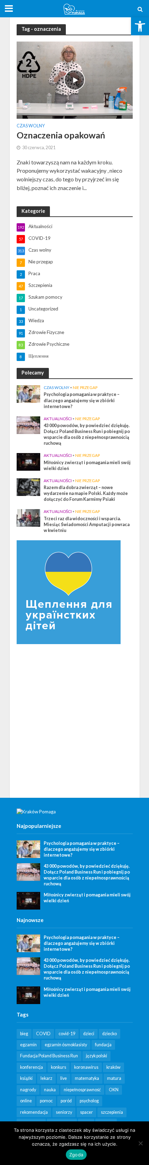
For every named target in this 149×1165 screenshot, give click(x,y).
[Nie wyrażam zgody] (140, 1143)
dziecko (109, 1033)
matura (114, 1078)
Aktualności (58, 418)
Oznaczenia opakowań (61, 135)
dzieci (88, 1033)
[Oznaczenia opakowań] (75, 79)
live (63, 1078)
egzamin (28, 1044)
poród (66, 1100)
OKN (114, 1089)
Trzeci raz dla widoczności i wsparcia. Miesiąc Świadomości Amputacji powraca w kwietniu (87, 524)
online (26, 1100)
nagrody (28, 1089)
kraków (113, 1067)
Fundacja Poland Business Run (49, 1055)
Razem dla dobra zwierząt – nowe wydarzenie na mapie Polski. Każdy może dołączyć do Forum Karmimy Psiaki (86, 493)
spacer (86, 1112)
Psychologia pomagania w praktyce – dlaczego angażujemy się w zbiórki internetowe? (82, 400)
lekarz (46, 1078)
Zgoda (76, 1154)
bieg (24, 1033)
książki (26, 1078)
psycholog (89, 1100)
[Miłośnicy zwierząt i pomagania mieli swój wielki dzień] (29, 461)
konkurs (58, 1067)
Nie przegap (85, 387)
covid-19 (67, 1033)
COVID (43, 1033)
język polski (96, 1055)
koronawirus (86, 1067)
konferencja (31, 1067)
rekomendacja (34, 1112)
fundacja (103, 1044)
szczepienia (112, 1112)
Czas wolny (31, 126)
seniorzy (64, 1112)
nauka (50, 1089)
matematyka (87, 1078)
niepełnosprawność (82, 1089)
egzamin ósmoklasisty (66, 1044)
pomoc (46, 1100)
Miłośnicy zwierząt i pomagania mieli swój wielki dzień (87, 465)
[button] (140, 26)
